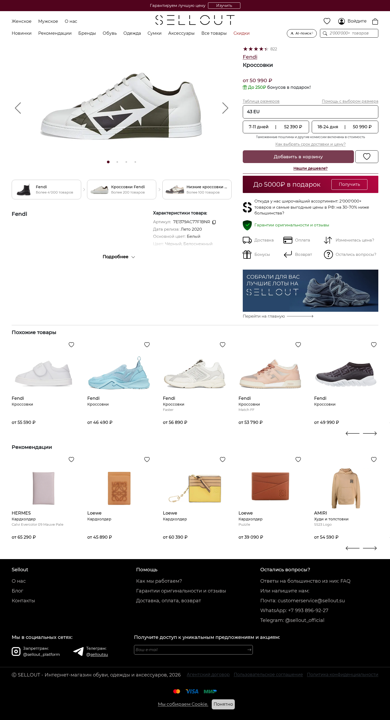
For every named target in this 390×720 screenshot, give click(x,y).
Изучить (224, 5)
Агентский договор (208, 674)
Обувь (110, 33)
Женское (22, 21)
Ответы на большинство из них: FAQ (305, 581)
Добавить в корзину (298, 156)
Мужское (48, 21)
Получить (349, 184)
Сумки (155, 33)
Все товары (214, 33)
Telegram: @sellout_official (292, 620)
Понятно (223, 704)
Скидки (241, 33)
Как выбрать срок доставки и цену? (310, 144)
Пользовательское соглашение (268, 674)
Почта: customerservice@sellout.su (302, 601)
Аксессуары (181, 33)
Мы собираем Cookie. (183, 704)
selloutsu (99, 654)
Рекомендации (55, 33)
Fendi (250, 57)
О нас (71, 21)
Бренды (87, 33)
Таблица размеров (261, 101)
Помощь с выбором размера (350, 101)
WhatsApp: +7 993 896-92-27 (294, 610)
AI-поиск (304, 33)
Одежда (132, 33)
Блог (17, 591)
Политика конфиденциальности (342, 674)
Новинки (22, 33)
